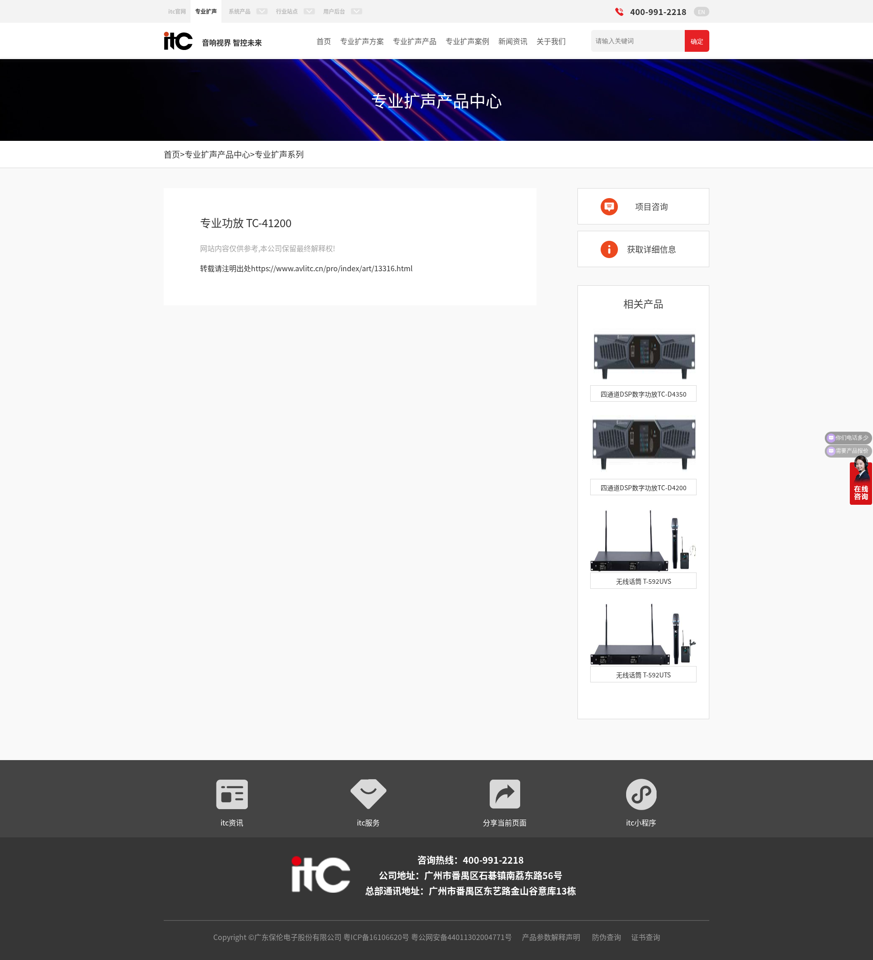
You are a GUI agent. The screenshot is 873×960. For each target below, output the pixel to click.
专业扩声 (206, 11)
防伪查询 (606, 936)
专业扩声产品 (414, 40)
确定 (697, 41)
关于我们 (551, 40)
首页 (323, 40)
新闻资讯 (512, 40)
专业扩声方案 (362, 40)
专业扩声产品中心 (217, 154)
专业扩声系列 (279, 154)
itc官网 (177, 11)
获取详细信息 (651, 249)
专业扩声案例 (467, 40)
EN (701, 11)
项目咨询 (651, 206)
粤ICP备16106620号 (375, 936)
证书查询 (645, 936)
